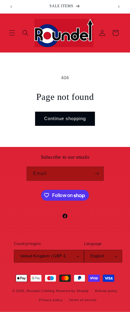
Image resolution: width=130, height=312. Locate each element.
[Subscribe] (96, 174)
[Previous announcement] (11, 6)
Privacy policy (51, 300)
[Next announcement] (118, 6)
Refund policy (106, 291)
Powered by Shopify (72, 290)
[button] (12, 33)
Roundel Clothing (41, 290)
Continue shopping (65, 118)
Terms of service (83, 300)
